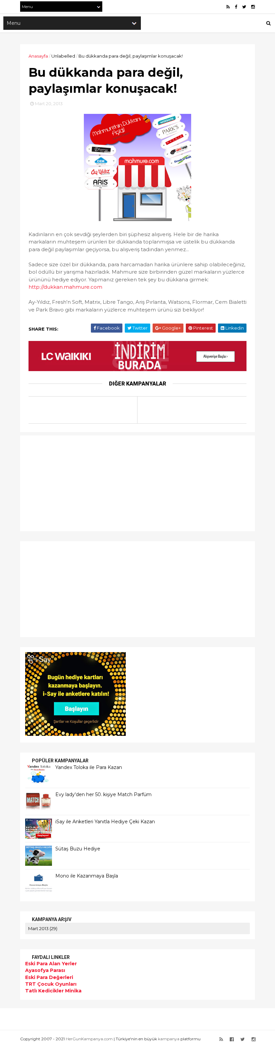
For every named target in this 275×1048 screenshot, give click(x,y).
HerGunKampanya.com (89, 1038)
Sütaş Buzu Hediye (77, 849)
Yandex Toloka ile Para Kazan (88, 767)
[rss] (228, 7)
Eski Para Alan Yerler (51, 964)
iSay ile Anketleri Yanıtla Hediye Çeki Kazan (105, 822)
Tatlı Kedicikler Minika (53, 991)
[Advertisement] (67, 482)
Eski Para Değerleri (49, 977)
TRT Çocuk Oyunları (50, 984)
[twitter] (244, 7)
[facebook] (236, 7)
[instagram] (253, 7)
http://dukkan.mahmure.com (65, 287)
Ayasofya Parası (45, 970)
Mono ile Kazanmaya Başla (86, 876)
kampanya (168, 1038)
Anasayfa (38, 56)
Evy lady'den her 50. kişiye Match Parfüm (103, 794)
